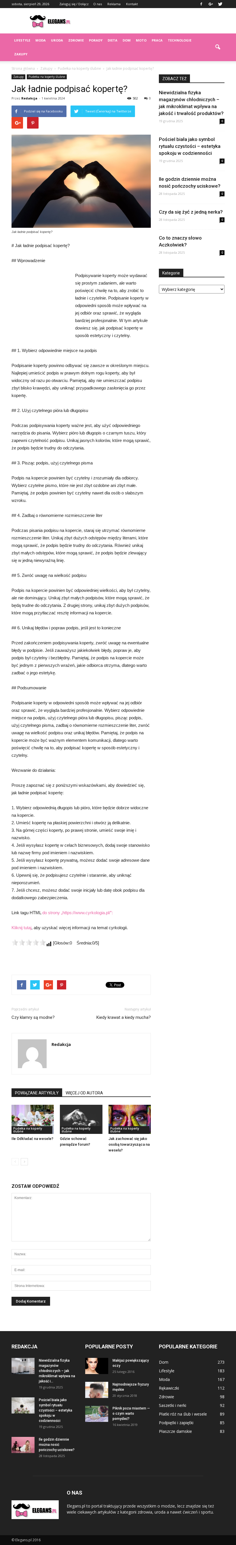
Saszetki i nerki (172, 1405)
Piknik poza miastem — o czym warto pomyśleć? (131, 1413)
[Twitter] (220, 4)
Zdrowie (76, 40)
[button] (217, 47)
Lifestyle (22, 40)
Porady (95, 40)
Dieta (112, 40)
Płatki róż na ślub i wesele (183, 1414)
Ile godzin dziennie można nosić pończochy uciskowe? (57, 1444)
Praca (157, 40)
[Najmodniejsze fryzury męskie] (96, 1390)
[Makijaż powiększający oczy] (96, 1366)
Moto (141, 40)
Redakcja (29, 98)
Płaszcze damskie (175, 1431)
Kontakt (132, 4)
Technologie (179, 40)
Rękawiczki (169, 1388)
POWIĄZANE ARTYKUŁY (37, 1093)
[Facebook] (201, 4)
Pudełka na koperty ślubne (46, 77)
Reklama (114, 4)
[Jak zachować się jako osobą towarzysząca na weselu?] (130, 1119)
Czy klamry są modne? (33, 1017)
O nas (97, 4)
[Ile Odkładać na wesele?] (33, 1119)
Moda (40, 40)
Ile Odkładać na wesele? (32, 1138)
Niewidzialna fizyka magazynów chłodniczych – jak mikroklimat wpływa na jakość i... (57, 1370)
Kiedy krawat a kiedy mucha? (123, 1017)
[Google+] (210, 4)
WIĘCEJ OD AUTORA (84, 1093)
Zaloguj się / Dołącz (74, 4)
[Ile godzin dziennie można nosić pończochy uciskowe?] (23, 1445)
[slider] (29, 942)
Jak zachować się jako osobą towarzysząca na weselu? (129, 1144)
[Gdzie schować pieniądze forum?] (81, 1119)
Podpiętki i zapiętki (176, 1422)
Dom (127, 40)
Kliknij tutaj (21, 927)
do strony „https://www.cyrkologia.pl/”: (77, 912)
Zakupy (20, 54)
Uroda (57, 40)
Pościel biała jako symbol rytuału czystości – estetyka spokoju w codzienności (189, 146)
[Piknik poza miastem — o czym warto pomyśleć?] (96, 1414)
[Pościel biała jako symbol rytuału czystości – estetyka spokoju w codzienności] (23, 1405)
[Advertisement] (157, 20)
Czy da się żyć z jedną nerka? (191, 212)
